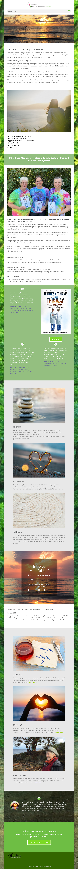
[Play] (28, 589)
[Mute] (44, 590)
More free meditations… (19, 622)
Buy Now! (55, 339)
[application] (39, 590)
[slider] (48, 590)
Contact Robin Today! (39, 842)
